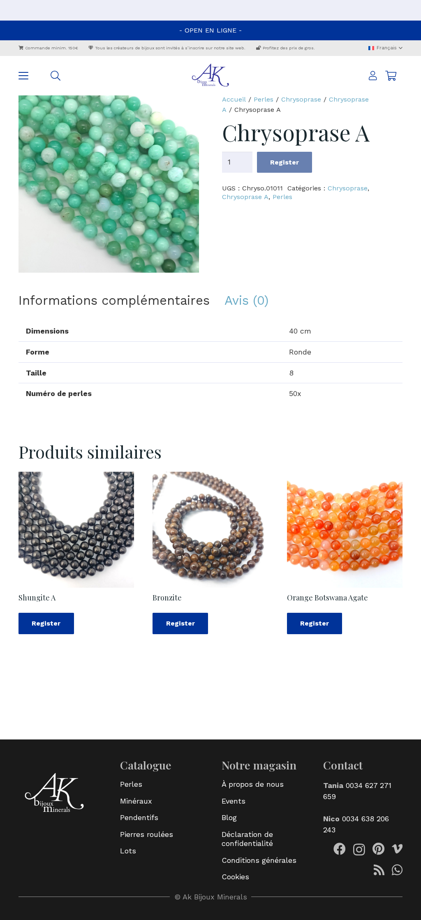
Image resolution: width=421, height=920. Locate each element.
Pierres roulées (146, 834)
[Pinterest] (378, 849)
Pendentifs (139, 817)
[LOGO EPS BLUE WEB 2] (210, 76)
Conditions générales (259, 860)
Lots (128, 850)
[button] (385, 48)
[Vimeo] (397, 849)
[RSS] (379, 870)
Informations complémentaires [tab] (114, 300)
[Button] (373, 76)
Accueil (234, 99)
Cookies (235, 876)
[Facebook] (339, 849)
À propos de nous (253, 784)
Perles (263, 99)
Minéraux (136, 801)
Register (284, 162)
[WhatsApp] (397, 870)
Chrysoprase (301, 99)
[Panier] (391, 75)
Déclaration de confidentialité (247, 839)
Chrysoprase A (245, 197)
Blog (229, 817)
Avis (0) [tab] (246, 300)
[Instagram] (359, 849)
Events (233, 801)
